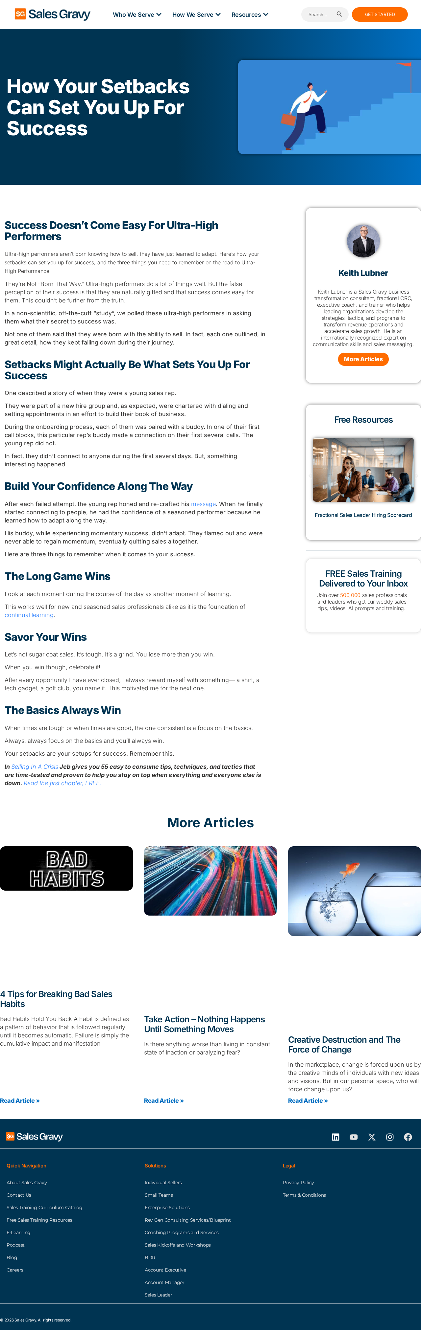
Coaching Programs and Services (182, 1232)
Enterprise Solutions (167, 1207)
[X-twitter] (371, 1137)
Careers (15, 1270)
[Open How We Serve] (218, 14)
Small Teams (159, 1195)
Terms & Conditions (304, 1195)
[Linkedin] (335, 1137)
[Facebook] (408, 1137)
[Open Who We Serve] (159, 14)
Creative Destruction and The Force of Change (344, 1044)
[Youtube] (353, 1137)
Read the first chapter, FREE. (62, 783)
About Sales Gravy (27, 1183)
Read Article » (20, 1100)
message (203, 503)
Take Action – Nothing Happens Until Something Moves (204, 1024)
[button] (310, 476)
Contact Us (19, 1195)
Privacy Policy (298, 1183)
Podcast (16, 1245)
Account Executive (165, 1270)
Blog (12, 1257)
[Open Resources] (266, 14)
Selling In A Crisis (34, 766)
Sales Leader (158, 1295)
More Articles (363, 359)
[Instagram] (390, 1137)
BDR (150, 1257)
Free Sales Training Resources (39, 1220)
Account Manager (165, 1282)
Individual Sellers (163, 1183)
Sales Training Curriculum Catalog (45, 1207)
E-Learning (19, 1232)
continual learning (29, 614)
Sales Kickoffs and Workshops (178, 1245)
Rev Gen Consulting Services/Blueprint (188, 1220)
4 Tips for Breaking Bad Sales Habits (56, 999)
